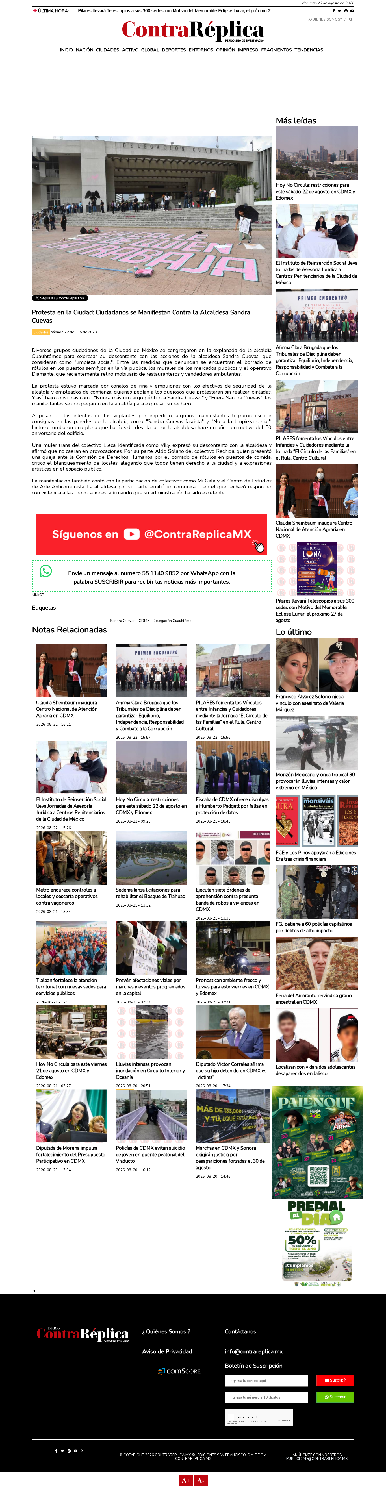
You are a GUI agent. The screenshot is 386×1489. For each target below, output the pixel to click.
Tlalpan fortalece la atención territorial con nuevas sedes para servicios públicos (71, 987)
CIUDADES (107, 50)
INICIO (66, 50)
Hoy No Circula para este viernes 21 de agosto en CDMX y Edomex (71, 1071)
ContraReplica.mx (193, 1458)
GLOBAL (150, 50)
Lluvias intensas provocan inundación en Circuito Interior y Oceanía (150, 1071)
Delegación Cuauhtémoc (173, 620)
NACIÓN (84, 50)
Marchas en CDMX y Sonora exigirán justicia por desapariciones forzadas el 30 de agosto (230, 1158)
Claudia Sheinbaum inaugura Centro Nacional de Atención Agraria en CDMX (66, 709)
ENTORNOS (201, 50)
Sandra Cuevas (122, 620)
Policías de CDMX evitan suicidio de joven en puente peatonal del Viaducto (150, 1154)
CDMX (144, 620)
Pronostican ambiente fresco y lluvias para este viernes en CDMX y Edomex (232, 987)
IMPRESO (248, 50)
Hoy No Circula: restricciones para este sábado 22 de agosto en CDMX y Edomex (151, 806)
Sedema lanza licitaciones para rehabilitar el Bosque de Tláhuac (150, 893)
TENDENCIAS (309, 50)
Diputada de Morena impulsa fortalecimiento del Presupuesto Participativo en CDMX (70, 1154)
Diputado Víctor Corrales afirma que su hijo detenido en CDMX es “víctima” (231, 1071)
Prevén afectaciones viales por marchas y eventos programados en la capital (150, 987)
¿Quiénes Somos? (325, 19)
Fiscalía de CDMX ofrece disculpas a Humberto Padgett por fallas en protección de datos (232, 806)
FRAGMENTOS (276, 50)
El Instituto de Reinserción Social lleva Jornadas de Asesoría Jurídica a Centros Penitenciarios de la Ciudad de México (71, 809)
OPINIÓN (225, 50)
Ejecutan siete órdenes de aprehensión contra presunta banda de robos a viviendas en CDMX (227, 900)
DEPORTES (174, 50)
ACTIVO (130, 50)
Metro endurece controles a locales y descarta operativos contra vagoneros (67, 896)
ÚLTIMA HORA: (53, 11)
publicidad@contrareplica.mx (317, 1458)
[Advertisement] (152, 96)
